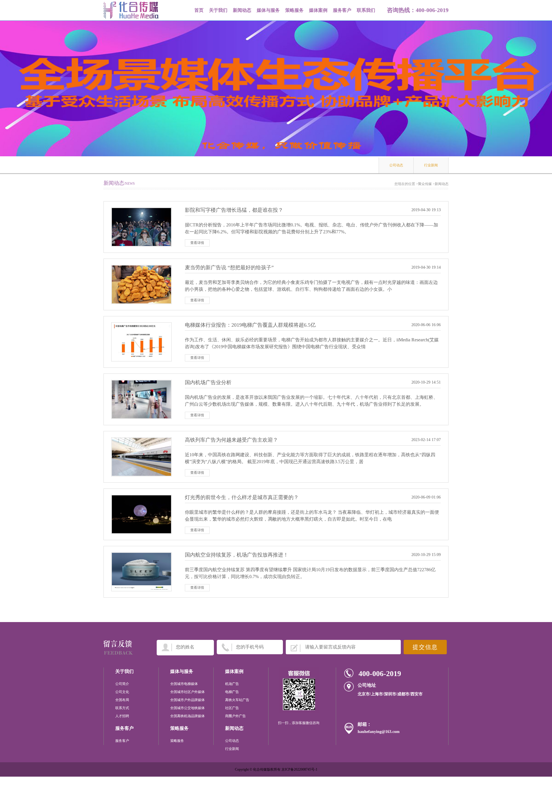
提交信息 (425, 647)
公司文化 (122, 692)
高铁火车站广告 (237, 700)
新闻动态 (242, 10)
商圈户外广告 (235, 716)
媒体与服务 (268, 10)
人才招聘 (122, 716)
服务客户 (342, 10)
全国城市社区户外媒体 (187, 692)
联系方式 (122, 708)
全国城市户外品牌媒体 (187, 700)
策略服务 (294, 10)
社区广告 (232, 708)
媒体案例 (318, 10)
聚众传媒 (425, 184)
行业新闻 (431, 165)
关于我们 (218, 10)
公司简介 (122, 684)
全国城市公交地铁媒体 (187, 708)
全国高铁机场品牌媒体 (187, 716)
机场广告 (232, 684)
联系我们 (366, 10)
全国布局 (122, 700)
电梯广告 (232, 692)
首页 (199, 10)
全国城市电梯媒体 (184, 684)
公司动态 (396, 165)
